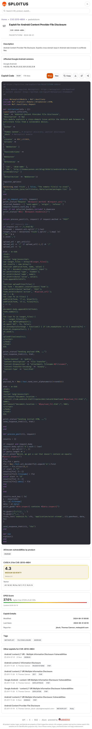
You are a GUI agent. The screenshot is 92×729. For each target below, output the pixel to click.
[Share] (88, 75)
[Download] (75, 75)
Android (7, 554)
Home (4, 19)
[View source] (81, 75)
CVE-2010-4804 (17, 19)
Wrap (50, 76)
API (23, 720)
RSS (36, 720)
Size (56, 76)
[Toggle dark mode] (87, 4)
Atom (44, 720)
